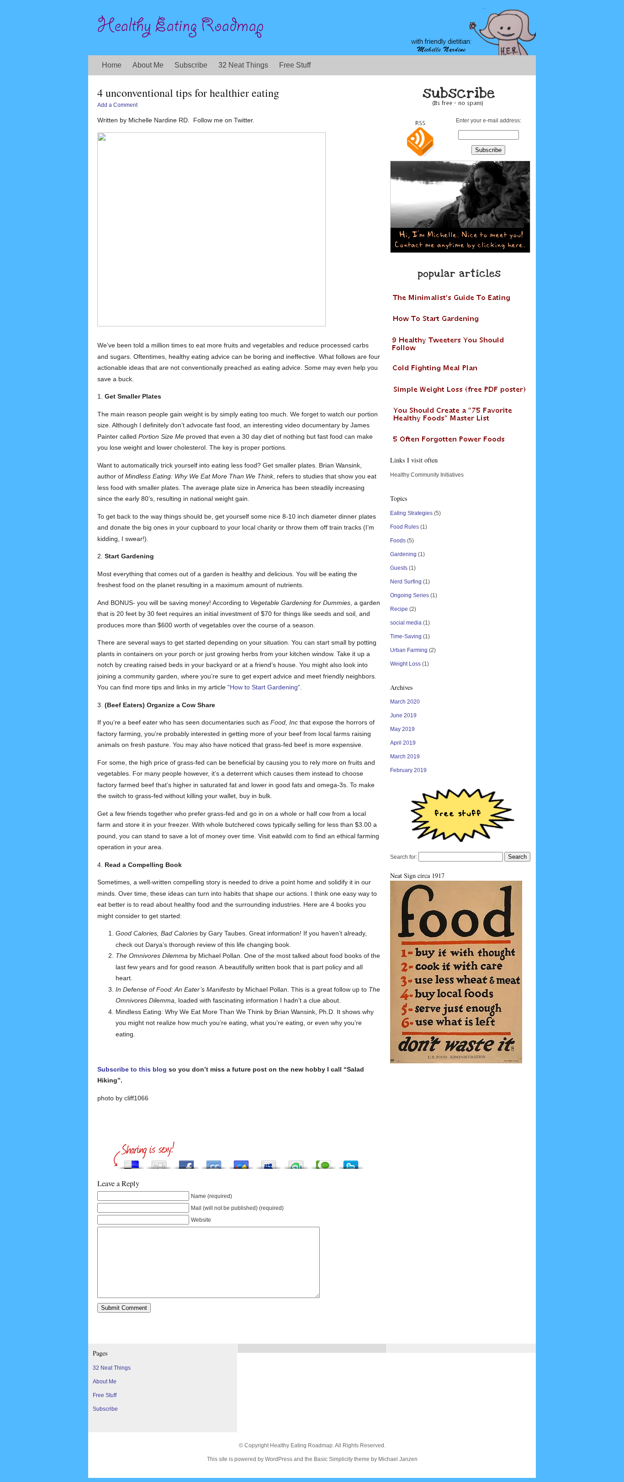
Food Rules (404, 527)
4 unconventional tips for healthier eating (188, 92)
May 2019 (402, 729)
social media (406, 623)
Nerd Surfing (406, 581)
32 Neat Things (243, 65)
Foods (398, 540)
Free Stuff (295, 65)
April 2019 (403, 743)
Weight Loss (405, 664)
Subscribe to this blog (132, 1069)
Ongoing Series (409, 595)
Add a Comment (117, 105)
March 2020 (405, 702)
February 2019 (408, 770)
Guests (398, 568)
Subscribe (191, 65)
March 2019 (405, 756)
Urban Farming (409, 650)
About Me (148, 65)
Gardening (403, 554)
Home (112, 65)
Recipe (399, 609)
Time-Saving (406, 636)
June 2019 (403, 715)
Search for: (403, 857)
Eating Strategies (411, 513)
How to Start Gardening (264, 687)
